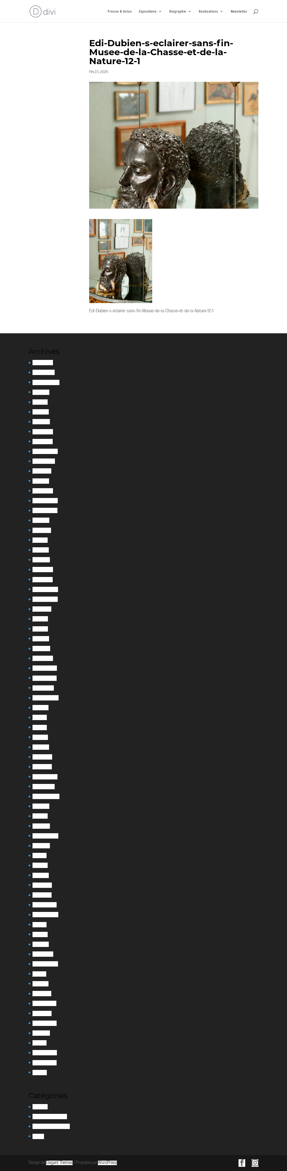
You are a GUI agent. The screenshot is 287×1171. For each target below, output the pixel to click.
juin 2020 (40, 816)
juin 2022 (40, 618)
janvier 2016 (42, 1013)
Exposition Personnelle (51, 1126)
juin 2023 (40, 540)
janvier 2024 (43, 490)
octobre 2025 (44, 372)
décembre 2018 (45, 904)
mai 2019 (40, 855)
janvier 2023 (43, 579)
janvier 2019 (42, 895)
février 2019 (42, 885)
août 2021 (40, 707)
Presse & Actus (120, 11)
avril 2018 (40, 934)
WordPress (107, 1163)
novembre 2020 (45, 776)
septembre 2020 (46, 796)
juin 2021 (40, 717)
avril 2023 (41, 550)
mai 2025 (40, 402)
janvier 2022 (43, 658)
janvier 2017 (42, 993)
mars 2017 (40, 983)
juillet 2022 (42, 609)
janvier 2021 (42, 766)
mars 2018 (41, 944)
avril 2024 (41, 481)
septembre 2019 (45, 836)
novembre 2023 (45, 510)
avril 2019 (40, 865)
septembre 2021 (46, 697)
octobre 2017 (43, 954)
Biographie (177, 11)
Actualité (40, 1106)
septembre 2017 (45, 964)
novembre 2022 (45, 599)
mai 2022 (40, 629)
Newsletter (239, 11)
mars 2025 (41, 421)
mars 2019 (41, 875)
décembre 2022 (45, 589)
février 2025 (43, 431)
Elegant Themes (59, 1163)
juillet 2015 (41, 1033)
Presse (38, 1136)
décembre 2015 (45, 1023)
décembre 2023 (45, 500)
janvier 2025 (43, 441)
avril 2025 (41, 412)
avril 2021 (40, 737)
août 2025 (41, 392)
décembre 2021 (45, 668)
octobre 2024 (44, 461)
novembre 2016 (44, 1003)
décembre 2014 (45, 1052)
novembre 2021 (45, 678)
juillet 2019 (41, 845)
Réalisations (208, 11)
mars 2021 (41, 747)
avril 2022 (41, 638)
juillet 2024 (42, 471)
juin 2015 (40, 1043)
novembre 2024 (45, 451)
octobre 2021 (43, 688)
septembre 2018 (45, 914)
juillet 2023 (42, 530)
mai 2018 (40, 924)
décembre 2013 (45, 1062)
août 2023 (41, 520)
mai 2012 (40, 1072)
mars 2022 (41, 648)
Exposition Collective (50, 1116)
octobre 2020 (44, 786)
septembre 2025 (46, 382)
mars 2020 (41, 826)
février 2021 (42, 757)
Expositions (148, 11)
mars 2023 (41, 559)
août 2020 (41, 806)
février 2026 (43, 362)
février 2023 (43, 569)
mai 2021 (40, 727)
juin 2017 (39, 974)
